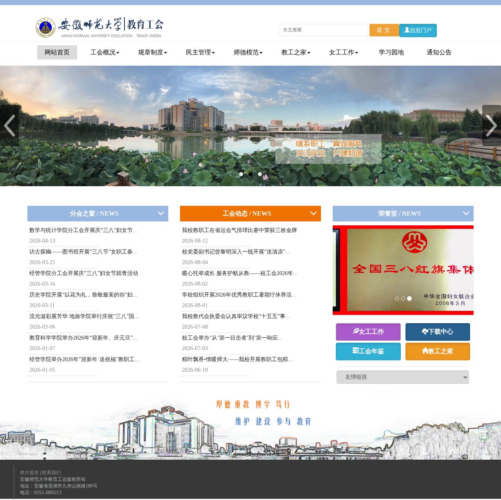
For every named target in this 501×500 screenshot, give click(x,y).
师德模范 (246, 52)
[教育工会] (99, 27)
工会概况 (102, 52)
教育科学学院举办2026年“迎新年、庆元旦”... (83, 338)
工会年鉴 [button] (371, 351)
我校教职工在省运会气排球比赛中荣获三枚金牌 (239, 230)
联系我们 (51, 472)
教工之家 (293, 52)
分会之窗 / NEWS (94, 213)
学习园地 (391, 52)
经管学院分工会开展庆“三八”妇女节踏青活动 (83, 273)
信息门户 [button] (421, 30)
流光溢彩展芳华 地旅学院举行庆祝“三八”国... (84, 316)
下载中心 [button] (440, 331)
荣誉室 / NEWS (399, 213)
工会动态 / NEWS (247, 213)
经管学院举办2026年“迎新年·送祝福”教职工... (84, 359)
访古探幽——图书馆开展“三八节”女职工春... (83, 252)
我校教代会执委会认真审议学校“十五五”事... (236, 316)
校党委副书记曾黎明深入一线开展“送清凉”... (236, 252)
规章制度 (150, 52)
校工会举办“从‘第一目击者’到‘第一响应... (232, 338)
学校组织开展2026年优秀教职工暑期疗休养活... (239, 295)
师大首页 (29, 472)
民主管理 (198, 52)
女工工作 (341, 52)
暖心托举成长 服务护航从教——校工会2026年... (240, 273)
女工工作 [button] (371, 331)
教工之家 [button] (440, 351)
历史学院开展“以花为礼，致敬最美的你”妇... (83, 295)
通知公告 (439, 52)
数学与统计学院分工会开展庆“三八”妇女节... (83, 230)
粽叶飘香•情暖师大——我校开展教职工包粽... (237, 359)
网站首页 (57, 52)
